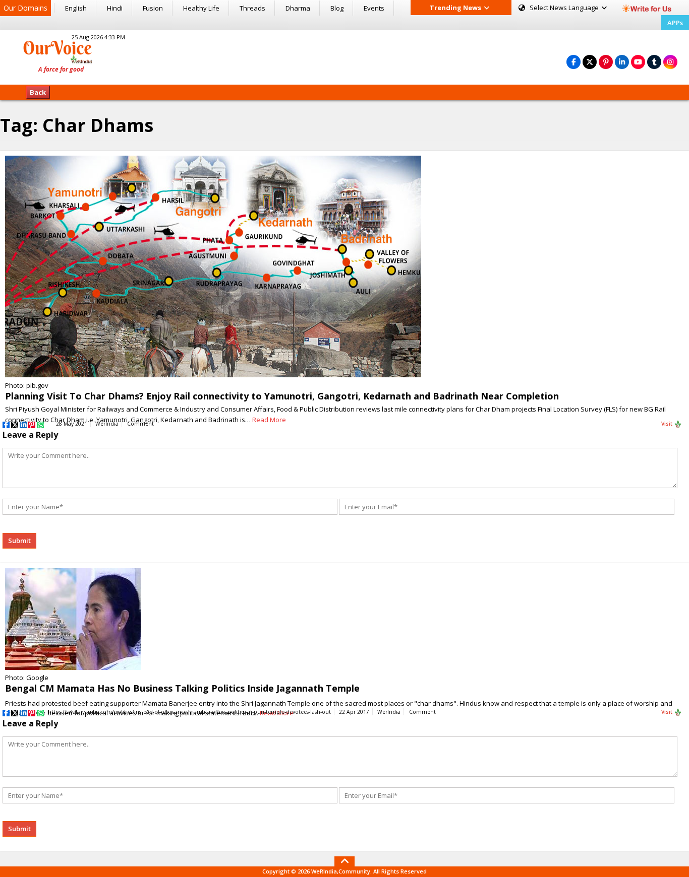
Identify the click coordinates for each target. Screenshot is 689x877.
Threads (252, 8)
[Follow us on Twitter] (590, 61)
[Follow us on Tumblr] (654, 61)
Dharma (297, 8)
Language (565, 7)
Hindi (115, 8)
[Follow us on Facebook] (573, 61)
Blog (336, 8)
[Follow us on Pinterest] (606, 61)
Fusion (153, 8)
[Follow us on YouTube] (638, 61)
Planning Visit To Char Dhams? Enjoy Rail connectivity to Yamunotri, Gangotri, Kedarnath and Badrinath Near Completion (282, 396)
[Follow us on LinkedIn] (622, 61)
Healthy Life (201, 8)
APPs (675, 22)
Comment (140, 423)
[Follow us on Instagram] (670, 61)
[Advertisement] (344, 56)
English (76, 8)
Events (374, 8)
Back (38, 92)
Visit (667, 423)
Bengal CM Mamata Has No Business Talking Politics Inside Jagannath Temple (182, 688)
